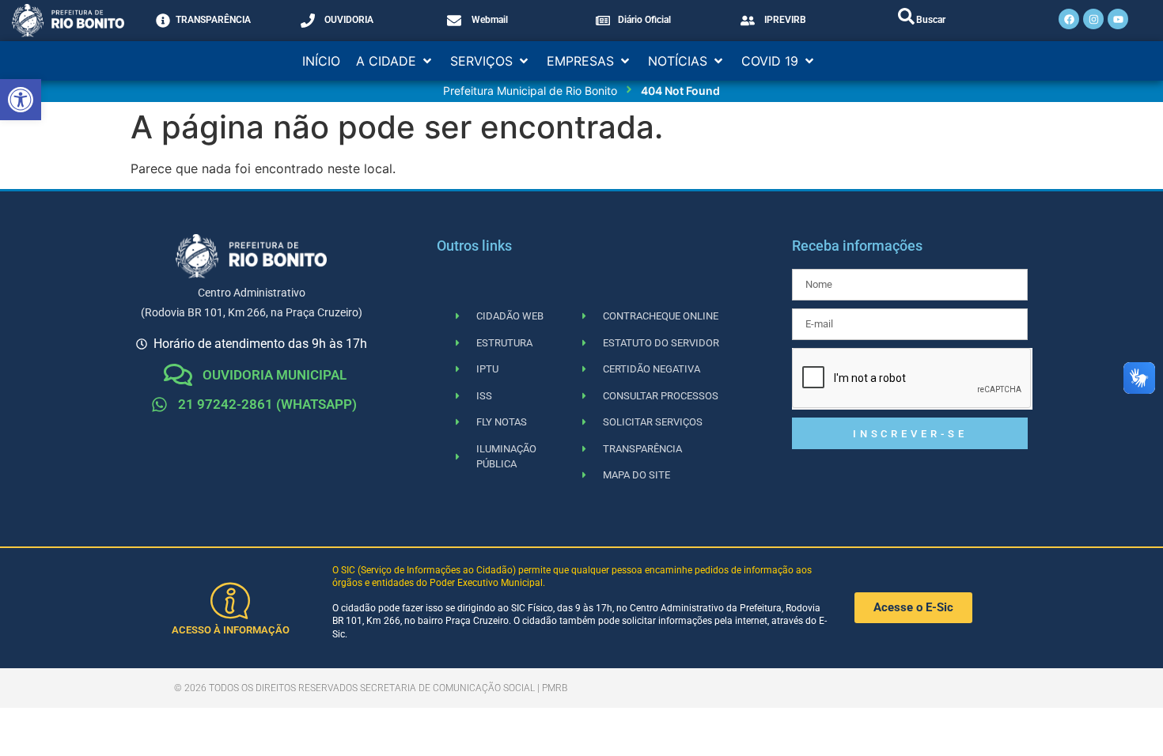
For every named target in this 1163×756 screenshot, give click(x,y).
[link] (20, 99)
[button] (395, 60)
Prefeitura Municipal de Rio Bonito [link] (530, 90)
